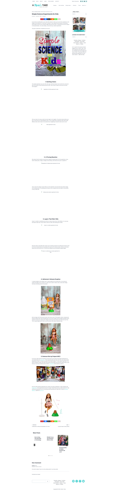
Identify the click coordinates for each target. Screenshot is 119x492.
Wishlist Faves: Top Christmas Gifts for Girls (50, 438)
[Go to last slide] (34, 445)
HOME (33, 1)
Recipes (79, 40)
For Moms (83, 40)
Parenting (75, 40)
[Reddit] (52, 19)
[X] (49, 19)
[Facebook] (81, 1)
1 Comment (44, 16)
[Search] (47, 481)
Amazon (66, 389)
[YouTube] (84, 1)
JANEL (45, 1)
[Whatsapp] (55, 19)
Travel (79, 5)
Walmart (33, 390)
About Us (78, 44)
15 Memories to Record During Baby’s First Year (41, 426)
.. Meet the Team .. (81, 54)
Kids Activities (61, 5)
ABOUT (41, 1)
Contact (81, 44)
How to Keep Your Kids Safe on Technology (37, 438)
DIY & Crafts (82, 41)
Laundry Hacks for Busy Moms (63, 426)
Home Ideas (77, 41)
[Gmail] (59, 19)
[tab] (49, 455)
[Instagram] (86, 1)
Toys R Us (42, 390)
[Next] (66, 445)
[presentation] (63, 440)
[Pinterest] (83, 1)
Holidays (81, 42)
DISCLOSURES (51, 1)
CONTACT (57, 1)
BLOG (37, 1)
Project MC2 (42, 359)
